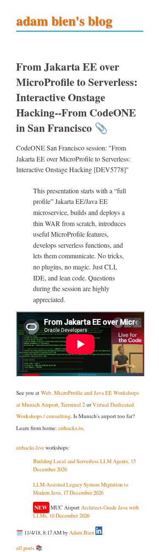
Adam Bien (81, 533)
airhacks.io (70, 428)
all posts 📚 (29, 548)
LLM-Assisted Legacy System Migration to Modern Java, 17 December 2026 (80, 488)
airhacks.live (30, 447)
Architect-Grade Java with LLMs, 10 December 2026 (86, 511)
